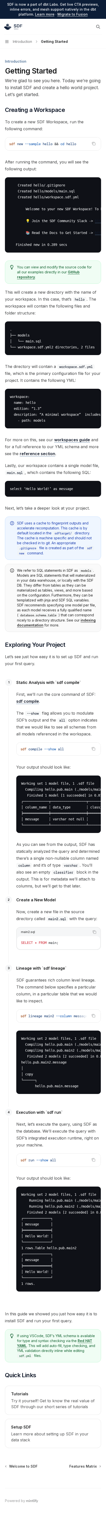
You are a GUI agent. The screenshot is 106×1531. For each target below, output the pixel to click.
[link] (53, 1400)
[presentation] (59, 1016)
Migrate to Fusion (72, 14)
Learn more (44, 14)
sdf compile (27, 701)
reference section (37, 453)
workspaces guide (72, 439)
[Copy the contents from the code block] (93, 143)
